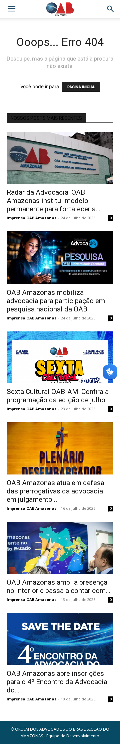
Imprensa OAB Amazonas (31, 217)
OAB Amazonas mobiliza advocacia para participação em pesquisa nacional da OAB (56, 300)
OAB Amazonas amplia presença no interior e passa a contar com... (59, 586)
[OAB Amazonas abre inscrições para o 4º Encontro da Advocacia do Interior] (60, 639)
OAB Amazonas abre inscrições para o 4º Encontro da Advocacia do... (57, 681)
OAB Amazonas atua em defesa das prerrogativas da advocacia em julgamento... (55, 491)
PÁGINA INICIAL (81, 87)
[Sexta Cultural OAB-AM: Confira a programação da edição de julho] (60, 357)
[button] (11, 9)
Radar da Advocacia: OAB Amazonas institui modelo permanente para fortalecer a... (54, 200)
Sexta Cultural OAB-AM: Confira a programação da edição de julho (58, 396)
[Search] (110, 9)
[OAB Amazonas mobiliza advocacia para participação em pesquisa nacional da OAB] (60, 257)
